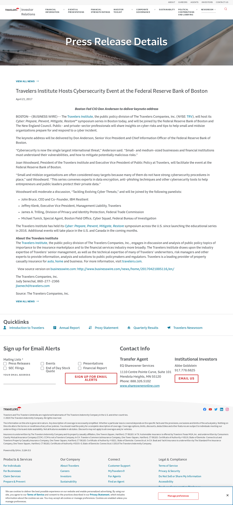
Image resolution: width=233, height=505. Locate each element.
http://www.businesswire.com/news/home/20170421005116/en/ (125, 269)
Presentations (93, 363)
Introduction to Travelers (26, 328)
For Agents (114, 476)
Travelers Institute (80, 116)
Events (50, 363)
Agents (195, 2)
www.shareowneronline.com (140, 386)
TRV (189, 116)
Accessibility (166, 481)
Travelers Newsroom (187, 328)
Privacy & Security (169, 471)
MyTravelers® (116, 471)
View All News (25, 81)
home (59, 261)
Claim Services (11, 476)
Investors (207, 2)
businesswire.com (63, 269)
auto (50, 261)
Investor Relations (28, 12)
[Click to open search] (226, 9)
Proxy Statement (106, 328)
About (171, 2)
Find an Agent (116, 481)
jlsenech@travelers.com (33, 286)
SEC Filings (16, 368)
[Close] (227, 495)
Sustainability (68, 481)
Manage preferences (178, 496)
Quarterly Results (146, 328)
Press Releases (19, 363)
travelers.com (132, 261)
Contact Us (222, 2)
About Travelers (69, 466)
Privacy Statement (100, 495)
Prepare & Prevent (14, 481)
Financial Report (95, 368)
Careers (182, 2)
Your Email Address (16, 375)
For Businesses (12, 471)
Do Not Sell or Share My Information (180, 476)
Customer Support (119, 466)
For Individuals (12, 466)
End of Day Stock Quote (58, 370)
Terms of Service (168, 466)
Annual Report (69, 328)
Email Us (186, 378)
